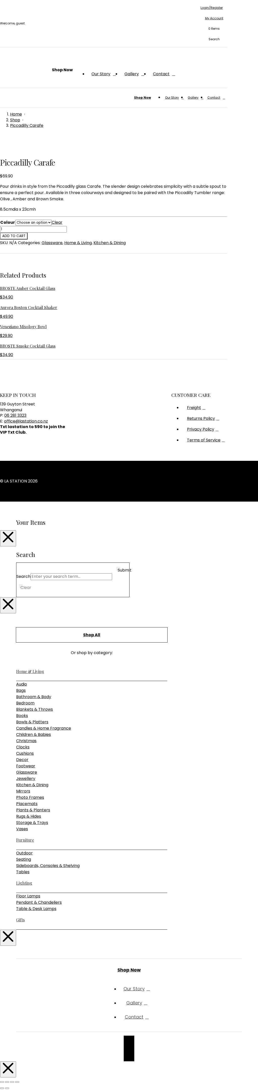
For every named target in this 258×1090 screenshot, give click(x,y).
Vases (22, 829)
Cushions (25, 753)
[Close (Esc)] (17, 1082)
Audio (21, 684)
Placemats (27, 804)
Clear (57, 222)
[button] (212, 29)
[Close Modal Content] (8, 538)
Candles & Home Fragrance (43, 728)
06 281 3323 (15, 415)
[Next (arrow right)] (7, 1088)
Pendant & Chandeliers (39, 902)
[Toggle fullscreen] (7, 1082)
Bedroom (25, 703)
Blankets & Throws (34, 709)
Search (23, 576)
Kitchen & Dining (109, 243)
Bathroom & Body (33, 697)
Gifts (20, 919)
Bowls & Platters (32, 722)
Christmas (26, 741)
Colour (7, 222)
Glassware (52, 243)
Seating (23, 859)
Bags (21, 690)
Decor (22, 760)
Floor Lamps (28, 896)
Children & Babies (33, 734)
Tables (22, 872)
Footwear (25, 766)
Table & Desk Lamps (36, 909)
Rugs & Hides (28, 816)
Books (22, 716)
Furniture (25, 840)
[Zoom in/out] (2, 1082)
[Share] (12, 1082)
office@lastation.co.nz (26, 421)
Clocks (22, 747)
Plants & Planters (33, 810)
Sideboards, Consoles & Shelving (48, 866)
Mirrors (23, 791)
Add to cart (13, 236)
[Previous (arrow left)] (2, 1088)
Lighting (24, 883)
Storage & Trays (32, 822)
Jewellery (25, 778)
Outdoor (24, 853)
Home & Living (78, 243)
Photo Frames (30, 797)
